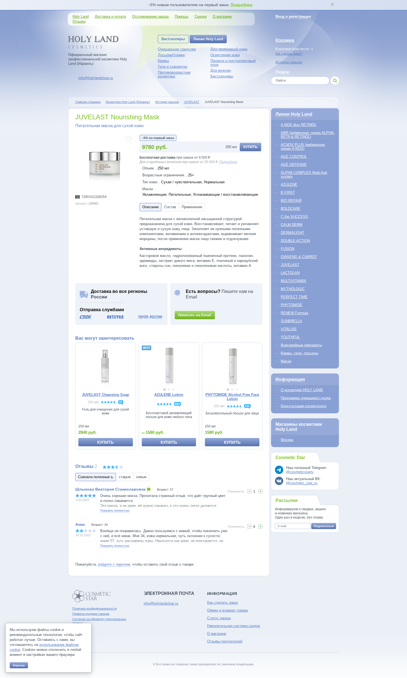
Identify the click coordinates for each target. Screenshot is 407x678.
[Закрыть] (332, 5)
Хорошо (19, 665)
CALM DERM (291, 225)
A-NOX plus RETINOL (298, 125)
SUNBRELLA (291, 321)
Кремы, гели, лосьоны (299, 353)
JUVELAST (191, 102)
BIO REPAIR (291, 200)
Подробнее (242, 4)
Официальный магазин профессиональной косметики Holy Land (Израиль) (97, 59)
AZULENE (289, 184)
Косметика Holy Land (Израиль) (128, 102)
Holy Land (81, 16)
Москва (287, 440)
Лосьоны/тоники (171, 55)
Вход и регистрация (293, 16)
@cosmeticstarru (299, 472)
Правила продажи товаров (90, 613)
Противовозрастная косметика (174, 74)
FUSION (287, 249)
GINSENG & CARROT (299, 257)
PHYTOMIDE (291, 305)
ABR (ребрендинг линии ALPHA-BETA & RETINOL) (308, 135)
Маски (286, 361)
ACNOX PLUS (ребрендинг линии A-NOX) (303, 147)
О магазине (222, 16)
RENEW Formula (294, 313)
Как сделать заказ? (288, 53)
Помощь (182, 16)
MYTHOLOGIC (293, 289)
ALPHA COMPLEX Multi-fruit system (304, 175)
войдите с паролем (114, 564)
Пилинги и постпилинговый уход (233, 63)
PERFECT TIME (294, 297)
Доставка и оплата (110, 16)
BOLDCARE (290, 209)
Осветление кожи (225, 55)
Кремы (163, 61)
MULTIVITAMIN (293, 281)
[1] (249, 526)
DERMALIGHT (292, 233)
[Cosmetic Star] (91, 596)
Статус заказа (219, 618)
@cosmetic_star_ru (301, 483)
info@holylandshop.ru (95, 78)
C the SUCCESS (294, 217)
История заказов (288, 62)
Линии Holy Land (208, 39)
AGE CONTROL (294, 156)
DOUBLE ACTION (295, 241)
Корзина (284, 40)
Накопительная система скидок (233, 626)
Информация (290, 379)
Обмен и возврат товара (227, 610)
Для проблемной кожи (228, 49)
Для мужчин (220, 70)
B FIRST (288, 192)
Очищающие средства (177, 49)
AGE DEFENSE (294, 165)
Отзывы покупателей (224, 641)
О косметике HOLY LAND (302, 390)
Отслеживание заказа (150, 16)
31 (120, 402)
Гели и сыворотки (172, 67)
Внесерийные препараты (301, 345)
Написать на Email (194, 315)
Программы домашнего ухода (306, 398)
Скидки (201, 16)
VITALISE (289, 329)
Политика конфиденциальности (94, 608)
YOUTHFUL (290, 337)
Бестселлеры (173, 39)
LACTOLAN (290, 273)
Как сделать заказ (222, 602)
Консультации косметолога (303, 406)
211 (247, 406)
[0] (249, 491)
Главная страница (88, 102)
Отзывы (79, 21)
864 (177, 403)
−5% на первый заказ (158, 138)
